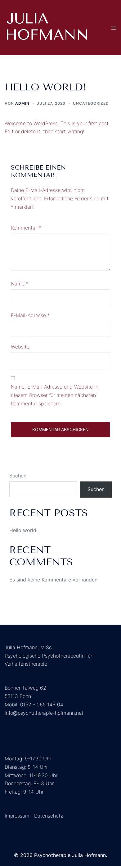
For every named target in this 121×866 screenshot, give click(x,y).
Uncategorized (91, 103)
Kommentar (26, 228)
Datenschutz (48, 816)
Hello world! (23, 530)
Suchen (17, 475)
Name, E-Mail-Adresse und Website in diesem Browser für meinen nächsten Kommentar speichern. (54, 395)
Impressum (17, 816)
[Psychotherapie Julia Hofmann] (47, 27)
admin (22, 103)
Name (20, 283)
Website (20, 347)
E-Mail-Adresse (30, 315)
